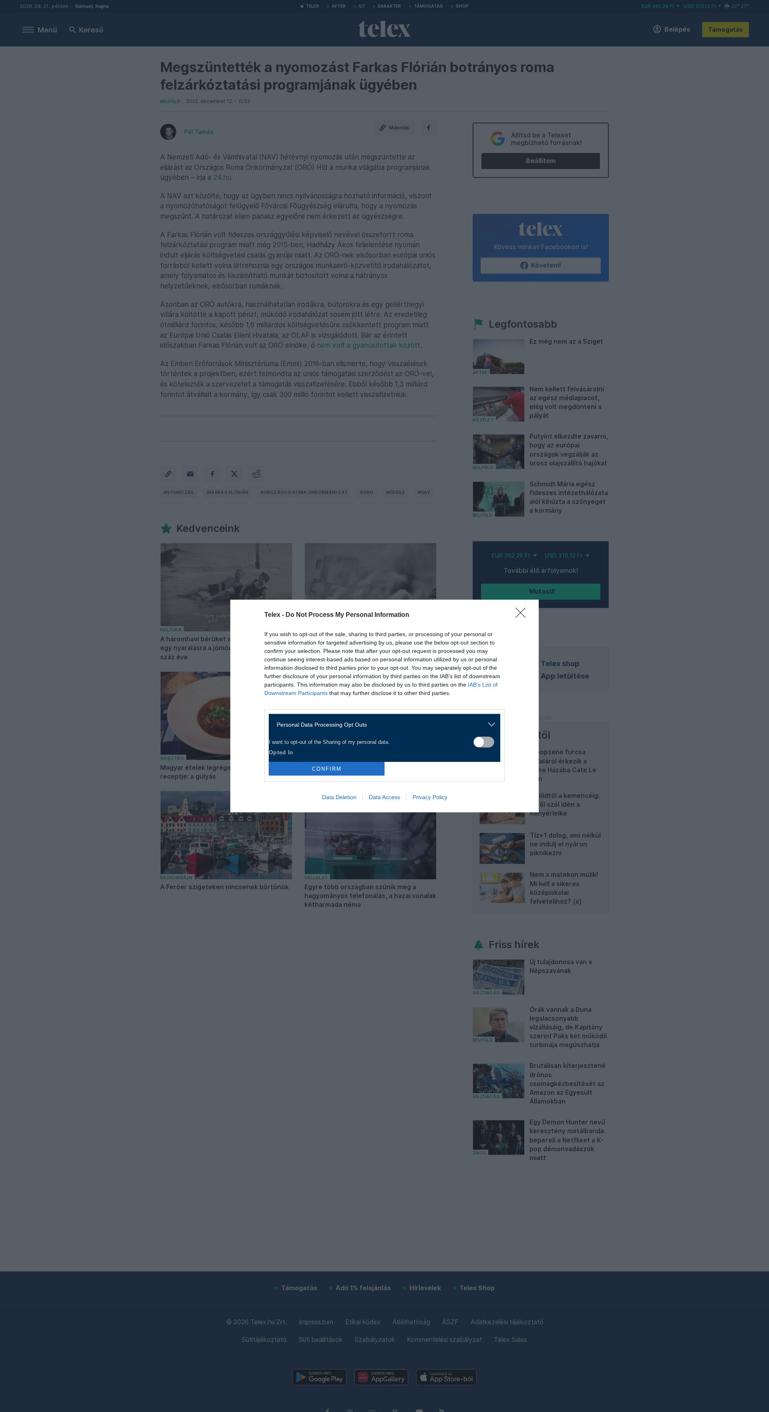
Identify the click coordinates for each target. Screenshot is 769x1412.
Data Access (384, 797)
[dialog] (384, 706)
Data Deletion (339, 797)
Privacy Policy (430, 797)
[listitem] (381, 724)
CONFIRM (327, 769)
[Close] (523, 615)
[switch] (483, 742)
